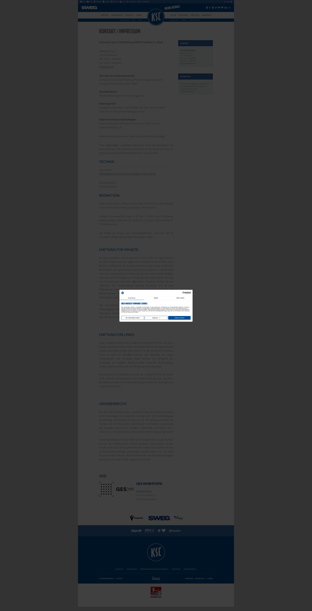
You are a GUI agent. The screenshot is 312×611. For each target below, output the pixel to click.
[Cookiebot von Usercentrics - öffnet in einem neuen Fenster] (184, 293)
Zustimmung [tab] (131, 298)
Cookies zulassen (179, 317)
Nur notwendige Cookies (133, 317)
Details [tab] (156, 298)
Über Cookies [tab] (180, 298)
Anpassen (155, 317)
